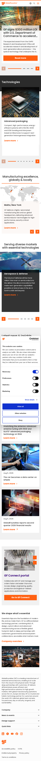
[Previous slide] (32, 232)
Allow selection (20, 413)
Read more (24, 59)
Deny (20, 420)
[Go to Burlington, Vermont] (11, 190)
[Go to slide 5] (26, 161)
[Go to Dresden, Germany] (21, 189)
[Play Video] (20, 656)
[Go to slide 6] (29, 161)
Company (6, 710)
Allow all (20, 406)
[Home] (9, 3)
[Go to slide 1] (14, 68)
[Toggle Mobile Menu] (38, 3)
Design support (8, 721)
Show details (29, 400)
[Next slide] (37, 68)
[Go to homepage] (4, 742)
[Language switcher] (30, 3)
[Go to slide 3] (28, 68)
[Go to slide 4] (32, 68)
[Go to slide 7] (32, 161)
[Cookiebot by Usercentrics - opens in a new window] (29, 339)
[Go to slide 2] (24, 68)
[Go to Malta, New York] (10, 191)
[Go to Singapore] (31, 197)
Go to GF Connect (20, 598)
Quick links (6, 726)
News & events (8, 715)
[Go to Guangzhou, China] (32, 193)
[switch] (36, 378)
